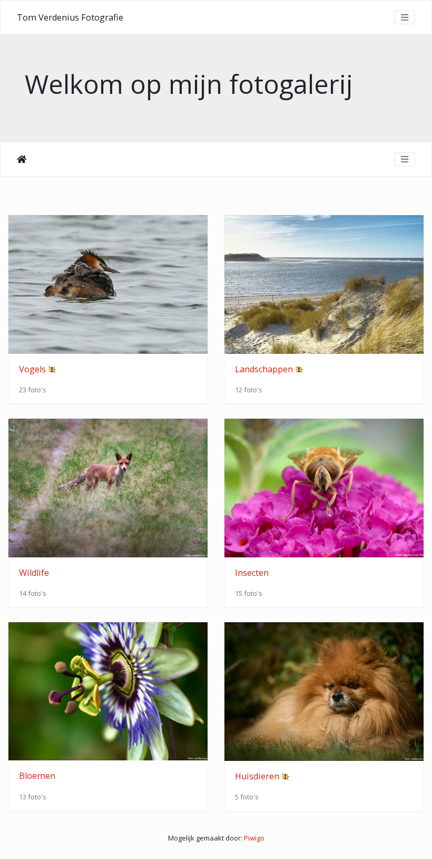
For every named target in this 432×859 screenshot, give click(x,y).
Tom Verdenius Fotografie (70, 17)
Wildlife (34, 572)
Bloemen (37, 775)
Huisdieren (257, 776)
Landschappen (264, 369)
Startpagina (21, 159)
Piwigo (254, 838)
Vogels (32, 369)
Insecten (252, 572)
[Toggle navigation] (404, 17)
